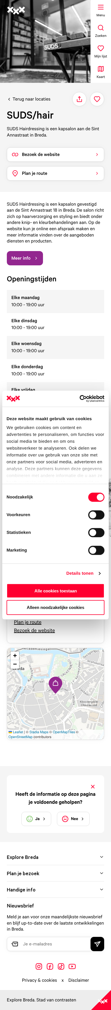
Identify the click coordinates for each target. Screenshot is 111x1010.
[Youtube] (72, 966)
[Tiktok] (61, 966)
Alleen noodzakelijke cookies (55, 607)
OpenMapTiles (64, 732)
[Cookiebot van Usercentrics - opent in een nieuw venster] (79, 398)
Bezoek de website (34, 631)
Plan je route (28, 622)
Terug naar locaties (31, 99)
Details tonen (79, 573)
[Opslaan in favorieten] (97, 99)
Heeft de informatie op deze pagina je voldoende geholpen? (55, 798)
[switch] (96, 514)
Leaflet (17, 732)
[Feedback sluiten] (92, 786)
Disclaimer (78, 980)
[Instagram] (39, 966)
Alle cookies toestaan (55, 590)
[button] (55, 685)
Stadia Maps (38, 732)
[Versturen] (97, 944)
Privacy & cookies (39, 980)
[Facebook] (50, 966)
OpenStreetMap (20, 736)
